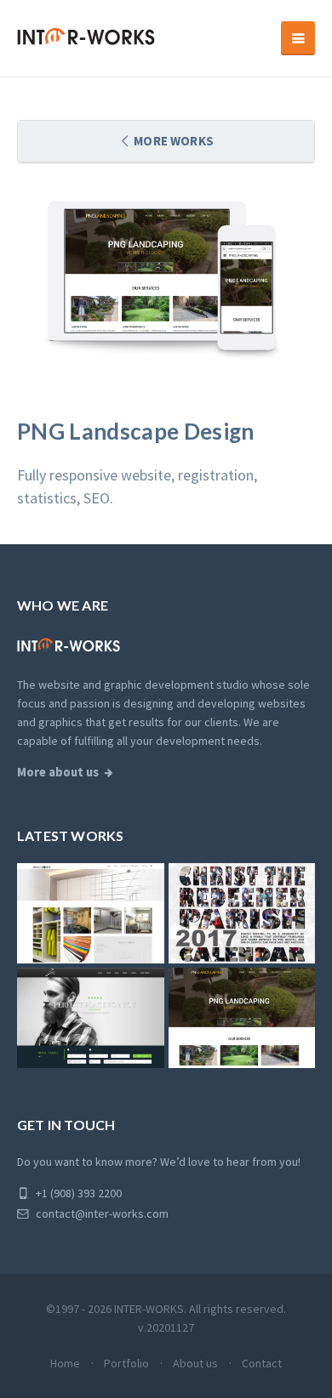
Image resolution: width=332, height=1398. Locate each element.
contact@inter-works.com (101, 1213)
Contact (262, 1363)
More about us (58, 772)
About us (195, 1363)
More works (172, 141)
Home (65, 1363)
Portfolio (126, 1363)
